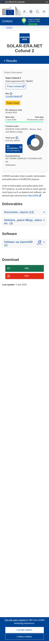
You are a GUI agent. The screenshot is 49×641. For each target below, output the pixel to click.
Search (37, 12)
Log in (24, 12)
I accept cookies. (24, 630)
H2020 (9, 28)
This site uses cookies (15, 620)
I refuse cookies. (24, 636)
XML (26, 268)
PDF (26, 276)
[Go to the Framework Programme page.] (24, 38)
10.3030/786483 (12, 96)
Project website (14, 87)
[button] (31, 12)
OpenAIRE (33, 195)
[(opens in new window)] (11, 10)
